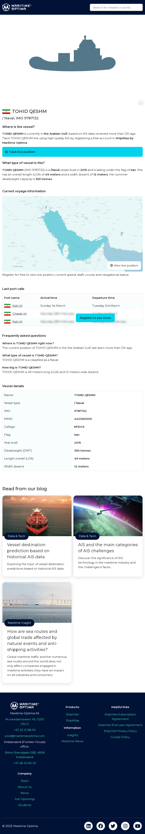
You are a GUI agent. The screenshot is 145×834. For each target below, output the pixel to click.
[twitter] (113, 826)
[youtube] (137, 826)
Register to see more (95, 318)
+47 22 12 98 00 (25, 730)
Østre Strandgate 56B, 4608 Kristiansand (25, 755)
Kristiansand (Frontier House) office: (25, 744)
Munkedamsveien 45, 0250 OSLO (24, 721)
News (25, 793)
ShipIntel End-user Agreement (120, 725)
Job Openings (25, 799)
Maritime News (72, 741)
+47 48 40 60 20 (24, 763)
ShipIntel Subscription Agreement (120, 717)
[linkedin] (88, 826)
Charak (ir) (19, 313)
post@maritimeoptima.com (25, 736)
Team (25, 781)
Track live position (22, 152)
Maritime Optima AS (24, 713)
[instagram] (125, 826)
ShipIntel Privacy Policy (120, 731)
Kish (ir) (17, 305)
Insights (72, 735)
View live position (126, 265)
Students (24, 805)
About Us (25, 787)
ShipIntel (72, 714)
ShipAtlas (72, 720)
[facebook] (100, 826)
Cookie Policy (120, 737)
